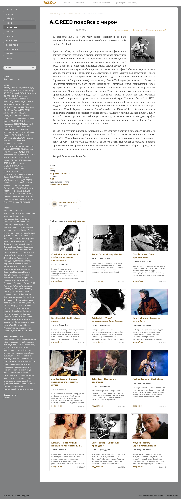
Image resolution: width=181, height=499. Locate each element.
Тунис (14, 289)
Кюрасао (13, 308)
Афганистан (18, 216)
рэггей (17, 370)
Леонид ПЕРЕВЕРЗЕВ (13, 149)
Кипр (5, 308)
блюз (5, 79)
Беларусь (19, 219)
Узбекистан (24, 291)
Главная (66, 2)
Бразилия (24, 222)
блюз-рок (29, 344)
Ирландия (8, 244)
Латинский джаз (20, 347)
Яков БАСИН (26, 194)
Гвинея (29, 316)
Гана (30, 230)
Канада (27, 249)
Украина (7, 294)
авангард (7, 339)
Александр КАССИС (12, 90)
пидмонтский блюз (26, 361)
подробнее (56, 281)
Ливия (24, 322)
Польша (13, 275)
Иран (30, 241)
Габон (24, 230)
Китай (6, 252)
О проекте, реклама (100, 2)
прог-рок (25, 364)
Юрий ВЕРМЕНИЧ (11, 194)
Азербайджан (10, 213)
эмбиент (7, 386)
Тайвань (16, 286)
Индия (6, 241)
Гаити (6, 233)
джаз (11, 79)
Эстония (7, 303)
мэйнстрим (26, 350)
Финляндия (26, 294)
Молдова (26, 263)
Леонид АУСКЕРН (26, 146)
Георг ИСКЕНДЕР (21, 127)
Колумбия (15, 252)
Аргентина (30, 213)
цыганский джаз (11, 384)
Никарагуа (8, 269)
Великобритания (20, 224)
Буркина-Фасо (10, 316)
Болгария (14, 222)
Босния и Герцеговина (13, 305)
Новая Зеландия (22, 269)
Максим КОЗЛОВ (11, 154)
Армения (7, 216)
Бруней (26, 314)
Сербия (15, 280)
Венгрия (7, 227)
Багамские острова (12, 314)
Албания (27, 311)
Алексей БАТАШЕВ (20, 93)
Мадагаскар (24, 308)
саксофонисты (74, 14)
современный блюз (18, 372)
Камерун (19, 249)
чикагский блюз (27, 384)
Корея (23, 252)
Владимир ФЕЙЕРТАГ (13, 124)
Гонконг (23, 233)
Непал (6, 266)
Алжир (21, 213)
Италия (6, 247)
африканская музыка (13, 342)
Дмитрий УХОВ (28, 132)
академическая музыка (24, 339)
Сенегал (7, 280)
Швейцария (9, 300)
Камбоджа (8, 249)
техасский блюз (11, 375)
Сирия (14, 328)
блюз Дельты (17, 344)
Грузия (6, 236)
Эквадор (28, 300)
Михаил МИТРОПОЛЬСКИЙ (16, 157)
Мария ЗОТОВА (27, 154)
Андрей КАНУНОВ (12, 104)
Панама (26, 272)
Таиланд (7, 286)
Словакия (7, 283)
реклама (7, 398)
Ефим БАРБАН (19, 138)
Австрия (18, 210)
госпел (6, 353)
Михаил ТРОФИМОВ (12, 160)
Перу (5, 275)
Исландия (18, 244)
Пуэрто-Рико (9, 277)
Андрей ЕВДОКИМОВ (23, 101)
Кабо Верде (17, 247)
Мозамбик (8, 325)
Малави (31, 322)
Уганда (14, 291)
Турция (6, 291)
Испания (28, 244)
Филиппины (18, 331)
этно (17, 79)
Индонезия (15, 241)
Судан (26, 283)
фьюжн (17, 381)
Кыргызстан (20, 255)
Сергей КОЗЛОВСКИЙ (13, 182)
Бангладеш (8, 219)
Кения (28, 305)
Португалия (23, 275)
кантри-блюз (9, 361)
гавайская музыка (11, 350)
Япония (28, 331)
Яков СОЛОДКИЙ (21, 202)
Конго (27, 319)
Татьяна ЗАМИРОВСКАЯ (14, 188)
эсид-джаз (18, 386)
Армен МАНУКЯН (22, 110)
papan (6, 87)
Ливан (6, 258)
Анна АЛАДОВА (21, 107)
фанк (28, 378)
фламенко (8, 381)
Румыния (28, 277)
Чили (32, 297)
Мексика (17, 263)
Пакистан (17, 272)
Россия (20, 277)
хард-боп (26, 381)
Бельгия (28, 219)
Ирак (24, 241)
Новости (80, 2)
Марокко (7, 263)
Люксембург (23, 258)
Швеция (19, 300)
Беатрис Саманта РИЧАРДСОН (18, 196)
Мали (27, 261)
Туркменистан (24, 289)
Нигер (27, 325)
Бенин (6, 222)
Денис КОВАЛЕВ (11, 129)
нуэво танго (17, 356)
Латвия (30, 255)
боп (9, 347)
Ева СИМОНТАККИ (12, 135)
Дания (14, 236)
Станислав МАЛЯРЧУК (21, 185)
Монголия (18, 325)
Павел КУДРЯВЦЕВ (12, 177)
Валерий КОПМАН (25, 118)
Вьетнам (16, 230)
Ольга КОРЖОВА (25, 174)
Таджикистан (24, 328)
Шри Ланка (16, 311)
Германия (14, 233)
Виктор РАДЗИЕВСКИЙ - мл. (16, 121)
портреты (61, 14)
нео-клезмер (17, 353)
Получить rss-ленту (127, 2)
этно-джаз (28, 389)
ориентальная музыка (21, 358)
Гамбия (21, 316)
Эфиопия (16, 303)
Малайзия (19, 261)
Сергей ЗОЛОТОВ (23, 180)
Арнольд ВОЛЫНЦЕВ (13, 113)
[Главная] (50, 3)
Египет (20, 319)
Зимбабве (20, 238)
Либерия (16, 322)
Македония (8, 261)
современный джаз (12, 389)
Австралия (8, 210)
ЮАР (24, 303)
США (32, 283)
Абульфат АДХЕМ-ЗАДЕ (21, 87)
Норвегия (7, 272)
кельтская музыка (11, 364)
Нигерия (14, 266)
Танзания (7, 331)
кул (5, 347)
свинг (23, 370)
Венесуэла (17, 227)
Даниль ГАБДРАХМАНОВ (14, 199)
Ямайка (30, 303)
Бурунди (7, 224)
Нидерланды (25, 266)
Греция (31, 233)
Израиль (30, 238)
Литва (13, 258)
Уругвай (16, 294)
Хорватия (17, 297)
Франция (7, 297)
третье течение (17, 378)
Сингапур (24, 280)
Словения (18, 283)
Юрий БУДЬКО (23, 191)
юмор (9, 58)
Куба (11, 255)
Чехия (26, 297)
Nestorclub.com (172, 496)
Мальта (6, 311)
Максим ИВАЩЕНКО (20, 152)
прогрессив (20, 367)
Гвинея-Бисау (9, 319)
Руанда (6, 328)
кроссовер (8, 367)
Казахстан (28, 247)
